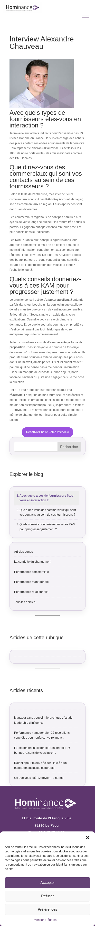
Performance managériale (31, 582)
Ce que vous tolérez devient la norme (39, 778)
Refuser (47, 896)
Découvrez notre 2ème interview (47, 432)
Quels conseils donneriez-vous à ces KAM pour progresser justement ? (47, 527)
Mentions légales (45, 920)
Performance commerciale (31, 572)
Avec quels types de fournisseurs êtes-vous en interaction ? (46, 498)
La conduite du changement (32, 561)
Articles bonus (23, 551)
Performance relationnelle (31, 592)
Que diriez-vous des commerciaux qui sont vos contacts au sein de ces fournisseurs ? (47, 512)
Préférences (47, 909)
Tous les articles (24, 602)
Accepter (47, 882)
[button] (87, 837)
